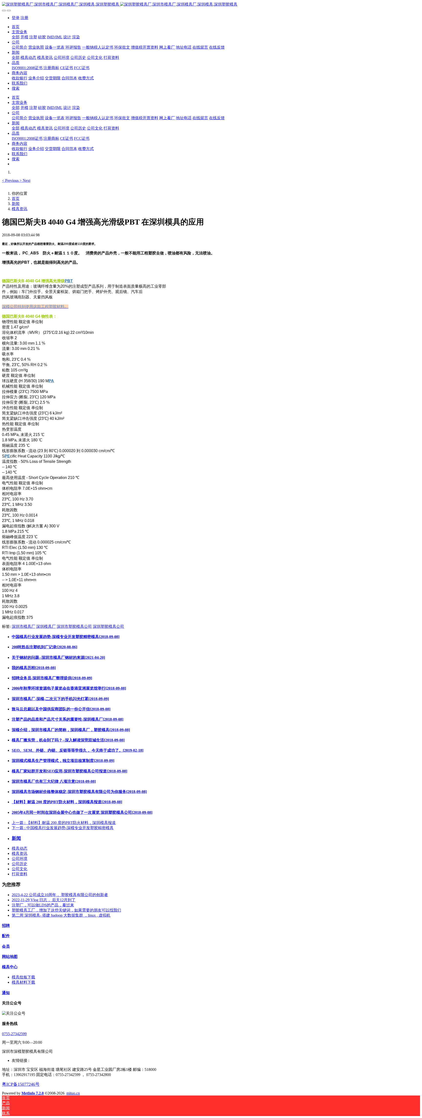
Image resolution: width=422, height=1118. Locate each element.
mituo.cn (73, 1093)
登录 (16, 18)
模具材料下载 (23, 982)
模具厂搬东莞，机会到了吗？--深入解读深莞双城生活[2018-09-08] (68, 740)
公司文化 (19, 869)
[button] (11, 180)
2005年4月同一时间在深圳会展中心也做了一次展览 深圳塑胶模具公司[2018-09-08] (82, 812)
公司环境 (19, 859)
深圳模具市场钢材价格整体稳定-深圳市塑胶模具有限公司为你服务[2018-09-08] (79, 792)
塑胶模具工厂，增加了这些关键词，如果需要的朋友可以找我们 (66, 910)
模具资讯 (19, 209)
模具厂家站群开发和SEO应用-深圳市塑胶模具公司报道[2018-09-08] (69, 771)
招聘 (6, 925)
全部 (16, 37)
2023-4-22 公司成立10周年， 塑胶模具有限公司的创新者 (60, 895)
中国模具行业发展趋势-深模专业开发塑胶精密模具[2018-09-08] (65, 637)
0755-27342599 (14, 1034)
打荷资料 (19, 874)
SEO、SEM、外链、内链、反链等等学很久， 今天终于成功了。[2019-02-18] (77, 750)
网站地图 (10, 957)
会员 (6, 946)
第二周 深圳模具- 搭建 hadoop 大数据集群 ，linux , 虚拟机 (61, 915)
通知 (6, 993)
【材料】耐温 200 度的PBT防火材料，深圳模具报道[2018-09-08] (67, 802)
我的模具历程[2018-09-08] (34, 668)
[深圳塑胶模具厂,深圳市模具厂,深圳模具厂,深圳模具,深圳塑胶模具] (211, 4)
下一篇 (63, 828)
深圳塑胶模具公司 (108, 626)
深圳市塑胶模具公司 (74, 626)
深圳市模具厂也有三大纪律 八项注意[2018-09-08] (54, 781)
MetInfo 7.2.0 (32, 1093)
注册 (24, 18)
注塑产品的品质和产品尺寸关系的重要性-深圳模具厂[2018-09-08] (67, 719)
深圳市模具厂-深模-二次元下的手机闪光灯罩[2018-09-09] (60, 699)
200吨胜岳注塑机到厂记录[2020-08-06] (44, 647)
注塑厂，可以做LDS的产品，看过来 (43, 905)
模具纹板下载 (23, 977)
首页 (16, 27)
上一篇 (64, 823)
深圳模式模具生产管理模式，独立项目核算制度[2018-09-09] (63, 761)
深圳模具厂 (46, 626)
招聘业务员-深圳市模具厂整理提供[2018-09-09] (52, 678)
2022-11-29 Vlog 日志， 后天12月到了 (43, 900)
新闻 (16, 204)
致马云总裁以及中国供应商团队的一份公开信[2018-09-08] (61, 709)
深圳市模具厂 (23, 626)
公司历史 (19, 864)
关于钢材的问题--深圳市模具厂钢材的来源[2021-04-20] (58, 657)
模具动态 (19, 848)
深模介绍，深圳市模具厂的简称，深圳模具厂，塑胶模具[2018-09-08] (71, 730)
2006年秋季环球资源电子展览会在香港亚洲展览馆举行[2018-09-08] (69, 688)
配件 (6, 936)
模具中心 (10, 967)
